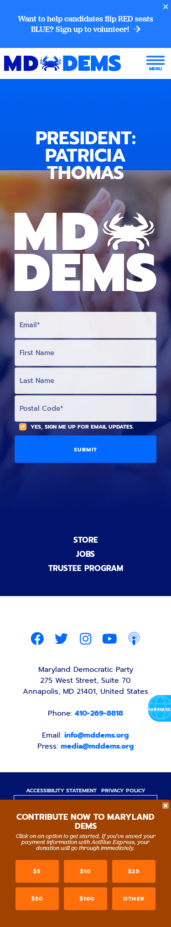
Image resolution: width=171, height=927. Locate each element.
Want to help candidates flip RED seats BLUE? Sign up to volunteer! (85, 24)
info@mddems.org (96, 735)
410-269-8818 (99, 713)
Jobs (85, 554)
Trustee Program (85, 568)
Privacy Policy (123, 790)
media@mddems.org (97, 746)
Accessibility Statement (61, 790)
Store (85, 540)
